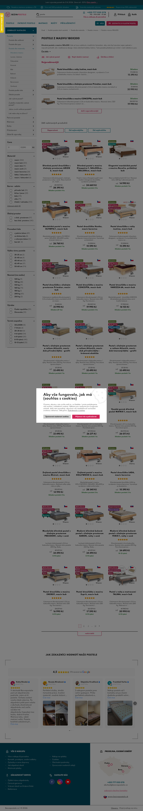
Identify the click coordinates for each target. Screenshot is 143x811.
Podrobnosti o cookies (76, 410)
